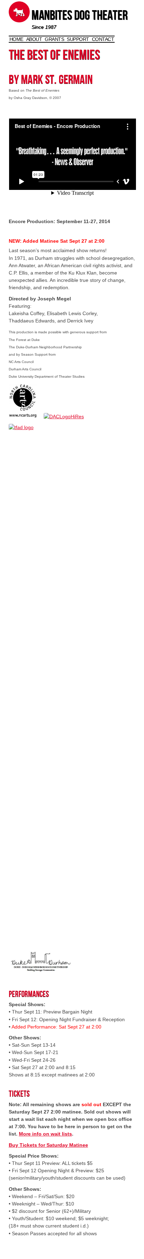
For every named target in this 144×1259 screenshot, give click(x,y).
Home (16, 39)
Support (78, 39)
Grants (54, 39)
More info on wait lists (45, 1134)
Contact (103, 39)
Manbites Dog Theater (79, 16)
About (34, 39)
